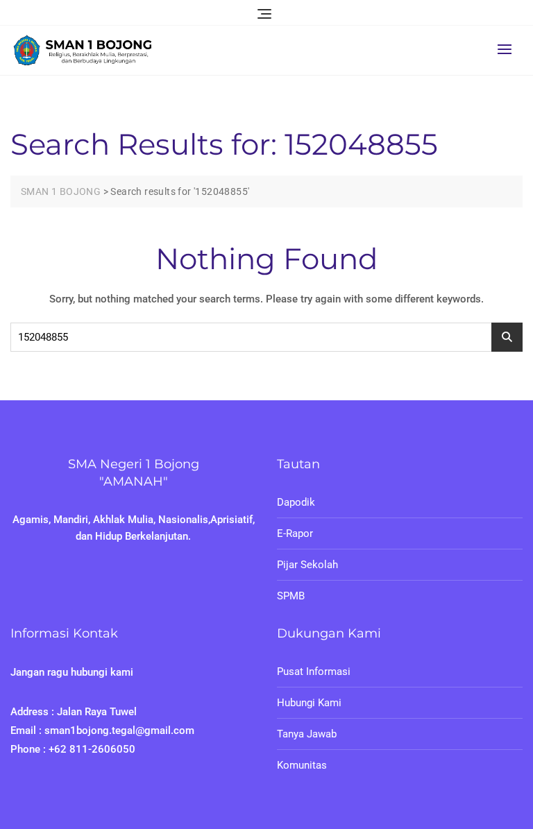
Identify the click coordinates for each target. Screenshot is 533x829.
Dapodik (296, 502)
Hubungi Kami (309, 702)
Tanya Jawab (307, 734)
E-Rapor (295, 533)
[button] (508, 49)
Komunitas (302, 765)
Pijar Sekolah (307, 564)
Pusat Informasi (313, 671)
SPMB (291, 596)
